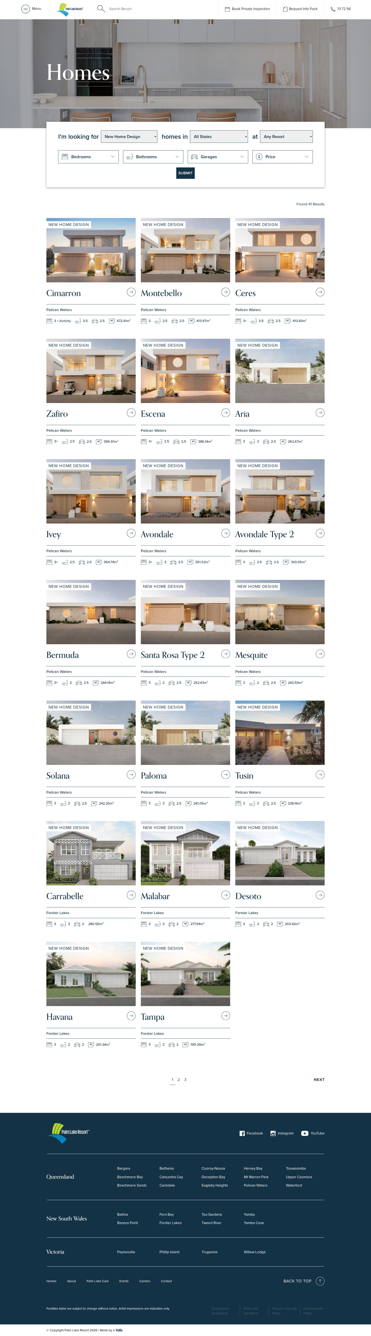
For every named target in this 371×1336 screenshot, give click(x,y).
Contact (166, 1281)
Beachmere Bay (130, 1177)
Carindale (167, 1185)
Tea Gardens (212, 1214)
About (71, 1281)
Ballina (122, 1214)
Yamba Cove (254, 1223)
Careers (144, 1281)
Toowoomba (296, 1168)
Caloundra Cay (171, 1177)
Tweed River (212, 1223)
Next (319, 1079)
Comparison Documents (220, 1311)
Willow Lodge (255, 1252)
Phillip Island (169, 1252)
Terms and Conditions (250, 1311)
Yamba (249, 1214)
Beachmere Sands (132, 1185)
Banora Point (127, 1223)
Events (124, 1281)
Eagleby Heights (215, 1185)
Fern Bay (167, 1214)
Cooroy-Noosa (213, 1168)
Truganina (209, 1252)
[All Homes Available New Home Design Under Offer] (129, 136)
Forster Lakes (171, 1223)
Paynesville (126, 1252)
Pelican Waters (256, 1185)
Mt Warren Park (256, 1177)
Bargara (123, 1168)
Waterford (294, 1185)
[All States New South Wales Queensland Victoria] (219, 136)
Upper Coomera (299, 1177)
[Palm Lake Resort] (70, 9)
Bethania (167, 1168)
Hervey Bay (253, 1168)
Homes (51, 1281)
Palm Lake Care (98, 1281)
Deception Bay (213, 1177)
